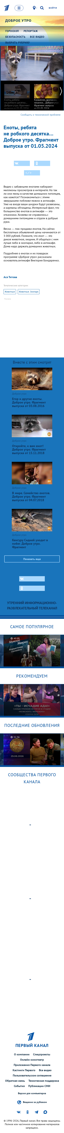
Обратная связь (15, 1080)
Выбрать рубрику (17, 42)
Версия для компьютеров (32, 1093)
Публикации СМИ (39, 1086)
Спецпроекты (41, 1054)
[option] (17, 95)
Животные (10, 291)
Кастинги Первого (24, 1070)
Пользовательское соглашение (32, 1075)
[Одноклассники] (42, 163)
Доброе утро (18, 20)
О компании (22, 1054)
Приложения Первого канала (32, 1065)
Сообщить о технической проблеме (40, 114)
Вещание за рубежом (35, 1101)
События (19, 1086)
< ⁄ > (28, 173)
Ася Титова (10, 277)
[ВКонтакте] (22, 163)
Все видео (45, 1070)
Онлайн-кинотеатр (32, 1059)
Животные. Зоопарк (28, 291)
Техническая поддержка (43, 1080)
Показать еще (32, 559)
